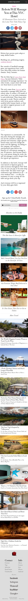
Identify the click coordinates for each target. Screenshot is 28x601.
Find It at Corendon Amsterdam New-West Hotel (14, 488)
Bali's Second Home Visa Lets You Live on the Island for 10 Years (14, 259)
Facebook (14, 578)
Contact (7, 563)
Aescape (18, 89)
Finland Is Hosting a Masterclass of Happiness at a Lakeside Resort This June (14, 344)
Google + (14, 594)
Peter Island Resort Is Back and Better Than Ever (12, 512)
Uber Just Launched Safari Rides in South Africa (14, 457)
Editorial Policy (5, 598)
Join (19, 567)
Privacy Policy (21, 598)
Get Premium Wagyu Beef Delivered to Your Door (14, 284)
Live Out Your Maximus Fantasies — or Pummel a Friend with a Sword (14, 546)
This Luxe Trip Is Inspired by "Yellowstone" (10, 428)
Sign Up (23, 205)
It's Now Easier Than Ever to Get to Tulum (14, 309)
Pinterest (14, 586)
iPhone (20, 569)
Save (16, 28)
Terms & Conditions (13, 598)
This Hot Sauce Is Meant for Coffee (14, 235)
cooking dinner (6, 62)
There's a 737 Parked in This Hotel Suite (14, 486)
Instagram (14, 582)
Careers (20, 565)
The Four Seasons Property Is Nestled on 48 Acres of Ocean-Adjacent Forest (14, 403)
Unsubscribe (8, 572)
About (20, 563)
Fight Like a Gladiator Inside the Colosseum (11, 542)
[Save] (20, 28)
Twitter (14, 590)
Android (20, 572)
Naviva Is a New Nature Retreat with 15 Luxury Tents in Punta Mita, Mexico (13, 399)
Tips (6, 565)
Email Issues (8, 569)
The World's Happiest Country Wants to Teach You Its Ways (14, 340)
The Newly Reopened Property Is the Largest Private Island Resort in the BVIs (12, 516)
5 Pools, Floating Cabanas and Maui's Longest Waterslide (13, 369)
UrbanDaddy (14, 1)
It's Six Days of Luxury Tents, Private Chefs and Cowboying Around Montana (13, 432)
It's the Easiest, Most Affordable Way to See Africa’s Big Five (12, 461)
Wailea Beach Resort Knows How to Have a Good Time (12, 373)
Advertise (7, 567)
